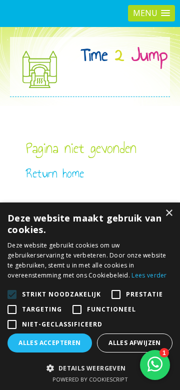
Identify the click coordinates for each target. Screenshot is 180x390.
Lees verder (149, 275)
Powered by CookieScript (90, 379)
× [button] (168, 213)
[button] (151, 13)
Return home (55, 173)
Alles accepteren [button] (49, 342)
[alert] (90, 296)
